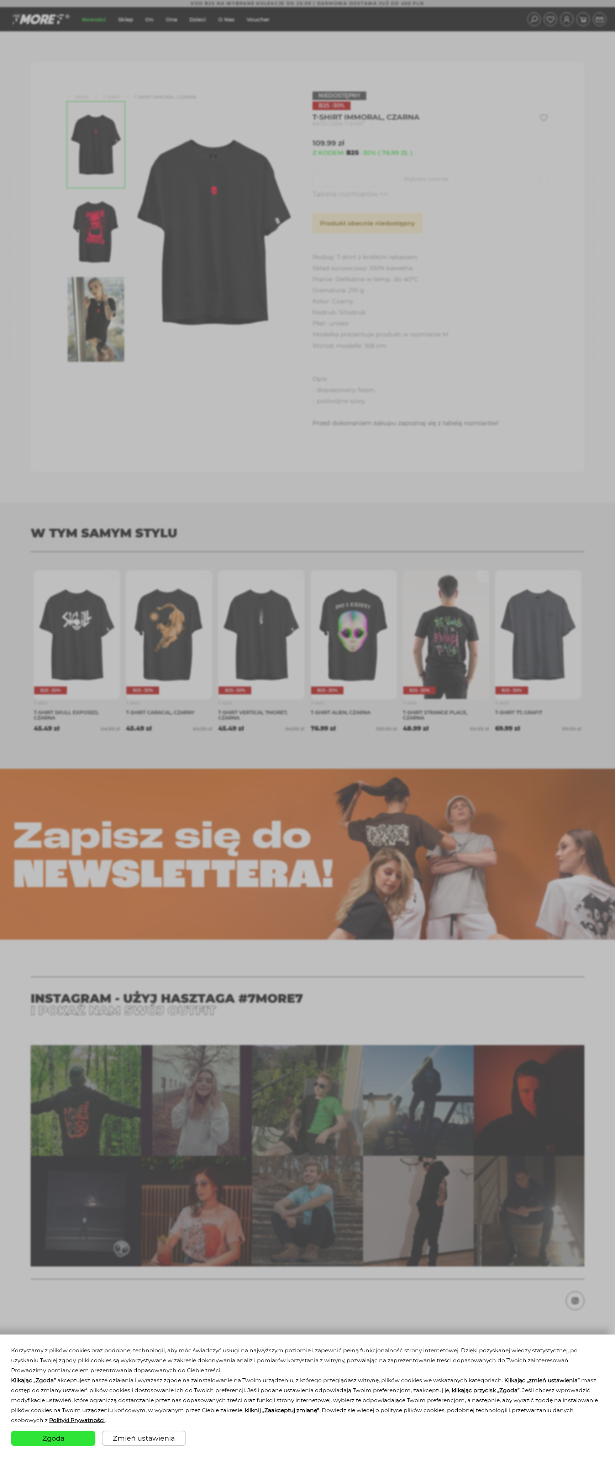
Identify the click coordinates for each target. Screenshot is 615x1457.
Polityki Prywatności (77, 1420)
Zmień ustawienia (144, 1438)
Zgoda (53, 1438)
